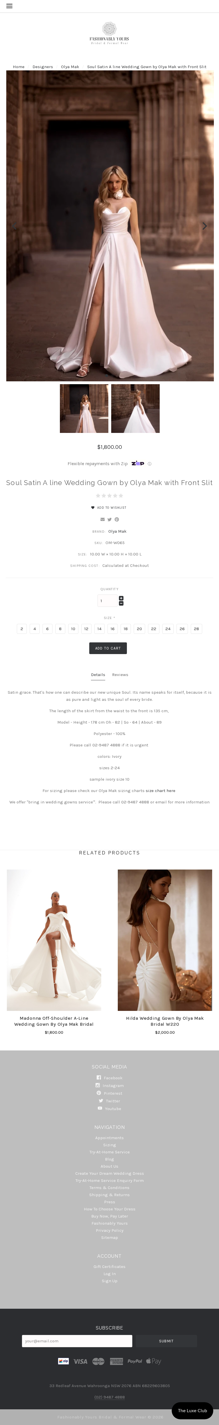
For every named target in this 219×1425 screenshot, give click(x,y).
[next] (204, 225)
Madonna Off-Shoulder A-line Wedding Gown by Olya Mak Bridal (54, 1021)
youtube (112, 1108)
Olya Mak (70, 66)
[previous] (15, 225)
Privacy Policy (109, 1230)
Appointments (109, 1137)
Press (109, 1201)
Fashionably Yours (110, 1223)
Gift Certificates (109, 1266)
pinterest (112, 1093)
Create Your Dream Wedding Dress (109, 1173)
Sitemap (109, 1237)
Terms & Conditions (109, 1187)
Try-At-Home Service (110, 1152)
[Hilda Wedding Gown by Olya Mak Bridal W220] (165, 940)
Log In (110, 1273)
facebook (113, 1077)
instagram (113, 1085)
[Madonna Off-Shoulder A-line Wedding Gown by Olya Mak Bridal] (54, 940)
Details (98, 674)
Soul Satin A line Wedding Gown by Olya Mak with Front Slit (146, 66)
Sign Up (109, 1280)
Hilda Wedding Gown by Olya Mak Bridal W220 (165, 1021)
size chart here (161, 790)
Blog (109, 1159)
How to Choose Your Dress (109, 1209)
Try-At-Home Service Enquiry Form (110, 1180)
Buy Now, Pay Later (109, 1216)
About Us (109, 1166)
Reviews (120, 674)
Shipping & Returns (109, 1194)
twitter (112, 1101)
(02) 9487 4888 (109, 1397)
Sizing (109, 1144)
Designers (43, 66)
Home (19, 66)
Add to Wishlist (111, 508)
